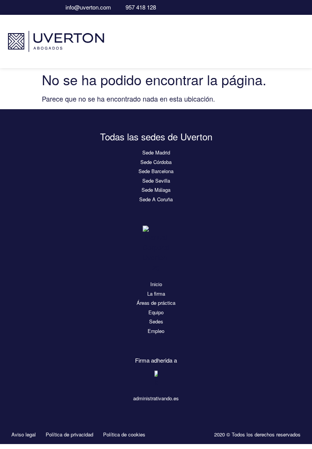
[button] (301, 41)
